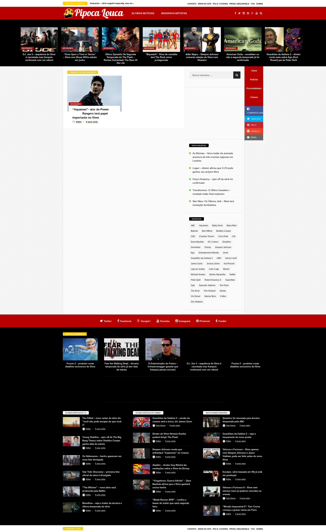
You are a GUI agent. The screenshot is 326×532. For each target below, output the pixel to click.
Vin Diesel (195, 296)
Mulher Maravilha (217, 274)
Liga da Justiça (198, 269)
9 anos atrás (92, 122)
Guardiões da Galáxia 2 (202, 258)
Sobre (259, 4)
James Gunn (197, 263)
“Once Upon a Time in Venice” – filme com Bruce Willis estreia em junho (39, 57)
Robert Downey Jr (213, 280)
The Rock (195, 291)
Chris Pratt (223, 236)
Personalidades (254, 88)
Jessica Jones (213, 263)
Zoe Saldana (197, 302)
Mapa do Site (204, 4)
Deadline (226, 242)
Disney (208, 247)
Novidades (27, 48)
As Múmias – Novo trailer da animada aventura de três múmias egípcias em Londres (213, 157)
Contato (191, 4)
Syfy (193, 285)
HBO (219, 258)
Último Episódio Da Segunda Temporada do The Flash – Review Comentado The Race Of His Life (80, 58)
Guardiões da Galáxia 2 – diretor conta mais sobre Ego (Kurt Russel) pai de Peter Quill (243, 57)
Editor (79, 122)
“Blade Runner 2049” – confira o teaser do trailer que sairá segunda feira (170, 503)
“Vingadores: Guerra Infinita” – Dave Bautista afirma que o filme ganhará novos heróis (171, 484)
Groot (225, 253)
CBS (193, 236)
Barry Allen (232, 225)
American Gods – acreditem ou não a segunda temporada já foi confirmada (202, 57)
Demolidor (196, 247)
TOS (253, 4)
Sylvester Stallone (207, 285)
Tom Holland (209, 291)
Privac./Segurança (239, 4)
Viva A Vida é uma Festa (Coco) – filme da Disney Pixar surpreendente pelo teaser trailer (283, 58)
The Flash (224, 285)
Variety (223, 291)
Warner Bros (210, 296)
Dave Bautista (197, 242)
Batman (194, 231)
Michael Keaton (198, 274)
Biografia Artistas (174, 13)
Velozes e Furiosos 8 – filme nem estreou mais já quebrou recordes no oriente (242, 491)
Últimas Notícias (143, 13)
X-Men (223, 296)
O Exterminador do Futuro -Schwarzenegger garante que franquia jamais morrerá (121, 366)
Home (254, 71)
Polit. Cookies (220, 4)
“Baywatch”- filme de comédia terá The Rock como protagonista (121, 57)
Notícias (254, 79)
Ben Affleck (207, 231)
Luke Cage (214, 269)
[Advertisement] (214, 113)
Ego (193, 253)
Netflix (232, 274)
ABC (193, 225)
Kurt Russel (229, 263)
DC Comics (213, 242)
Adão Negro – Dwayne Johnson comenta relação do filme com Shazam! (161, 57)
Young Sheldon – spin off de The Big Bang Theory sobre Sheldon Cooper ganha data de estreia (101, 440)
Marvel (226, 269)
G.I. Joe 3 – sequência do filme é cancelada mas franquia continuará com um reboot (163, 366)
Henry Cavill (231, 258)
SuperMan (230, 280)
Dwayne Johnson (223, 247)
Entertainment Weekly (209, 253)
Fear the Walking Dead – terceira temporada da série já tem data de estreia (80, 366)
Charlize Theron (206, 236)
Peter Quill (196, 280)
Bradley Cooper (223, 231)
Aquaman (203, 225)
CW (233, 236)
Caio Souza (160, 425)
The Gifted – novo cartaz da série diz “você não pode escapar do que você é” (101, 421)
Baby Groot (217, 225)
